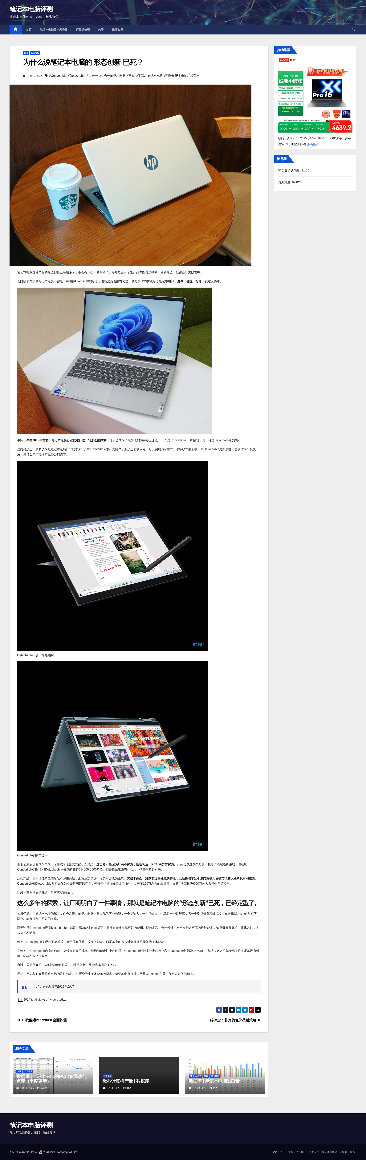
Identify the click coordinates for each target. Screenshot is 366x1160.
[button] (353, 29)
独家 (19, 1071)
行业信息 (35, 53)
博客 (290, 1151)
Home (274, 1151)
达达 (129, 1088)
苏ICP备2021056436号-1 (23, 1151)
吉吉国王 (301, 1151)
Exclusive (195, 1076)
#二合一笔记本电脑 (112, 75)
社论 (26, 53)
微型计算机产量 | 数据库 (126, 1081)
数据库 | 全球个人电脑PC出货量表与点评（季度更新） (51, 1079)
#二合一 (92, 75)
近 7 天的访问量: (290, 170)
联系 (352, 1151)
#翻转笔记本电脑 (175, 75)
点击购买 (313, 144)
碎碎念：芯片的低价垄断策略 (233, 1020)
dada (44, 1088)
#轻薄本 (194, 75)
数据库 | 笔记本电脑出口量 (214, 1081)
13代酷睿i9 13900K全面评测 (44, 1020)
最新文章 (117, 29)
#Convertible (58, 75)
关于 (101, 29)
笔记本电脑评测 (31, 9)
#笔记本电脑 (154, 75)
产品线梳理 (83, 29)
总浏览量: (285, 182)
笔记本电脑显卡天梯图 (54, 29)
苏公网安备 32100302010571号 (60, 1151)
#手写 (140, 75)
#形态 (131, 75)
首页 (29, 29)
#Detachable (76, 75)
